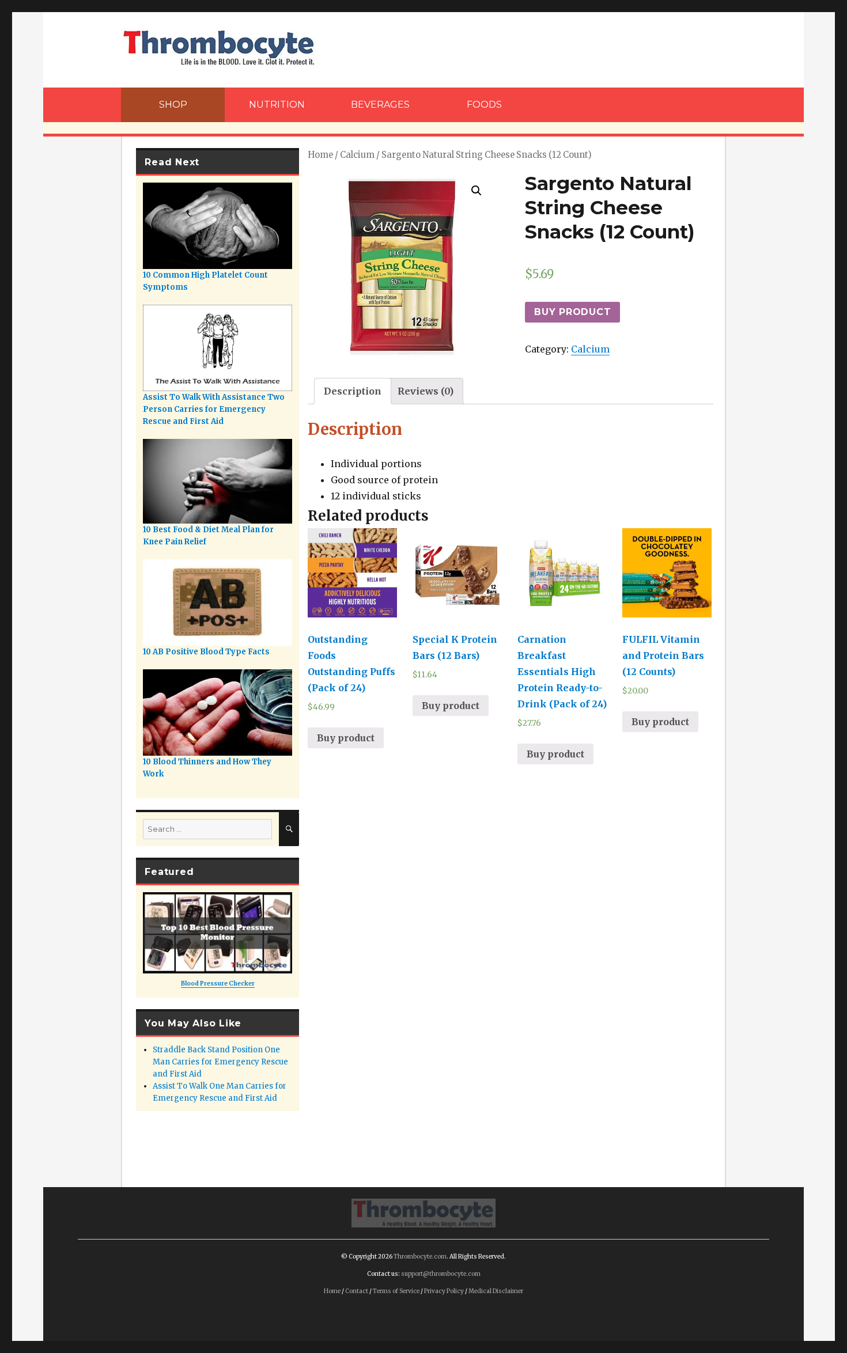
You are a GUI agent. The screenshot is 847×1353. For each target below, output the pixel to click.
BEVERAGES (380, 104)
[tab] (352, 391)
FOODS (484, 104)
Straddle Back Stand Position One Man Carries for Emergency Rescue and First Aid (220, 1062)
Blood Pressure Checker (218, 983)
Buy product (572, 311)
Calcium (357, 155)
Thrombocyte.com (420, 1256)
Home (320, 155)
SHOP (173, 104)
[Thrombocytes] (423, 1212)
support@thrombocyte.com (441, 1274)
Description (352, 391)
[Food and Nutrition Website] (219, 46)
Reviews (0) (425, 391)
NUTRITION (277, 104)
